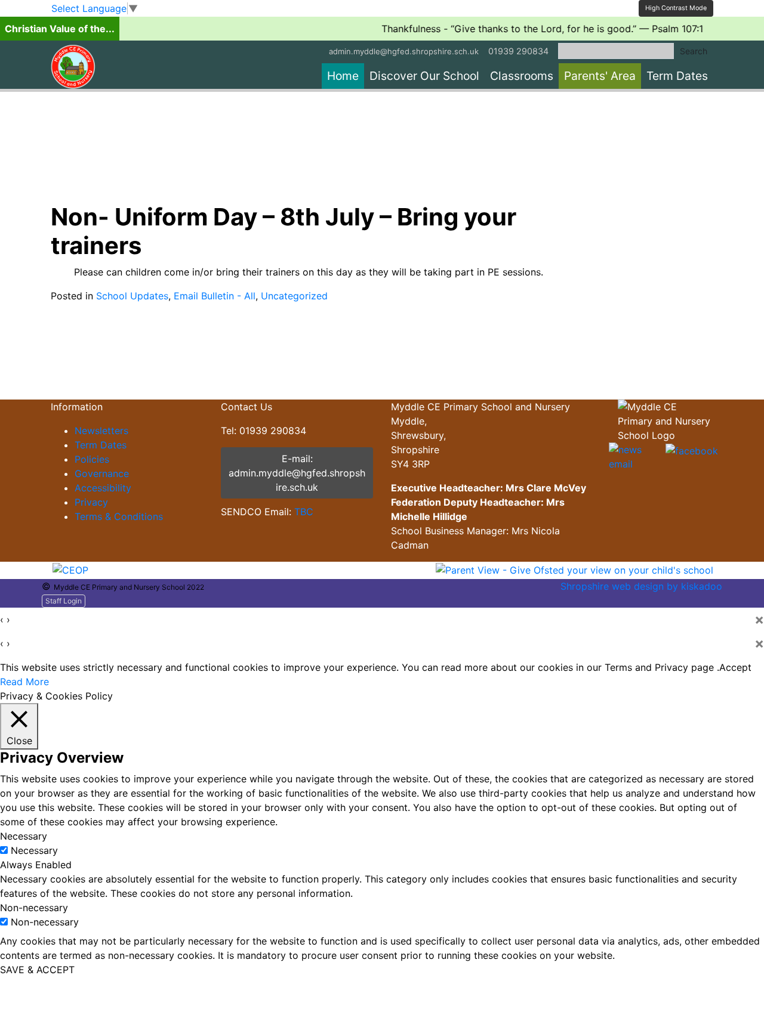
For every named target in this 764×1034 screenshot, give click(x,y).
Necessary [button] (23, 836)
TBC (303, 512)
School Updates (132, 296)
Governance (102, 473)
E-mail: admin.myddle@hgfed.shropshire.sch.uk (297, 473)
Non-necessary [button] (34, 908)
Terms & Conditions (119, 516)
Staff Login (63, 600)
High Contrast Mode (676, 8)
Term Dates (677, 76)
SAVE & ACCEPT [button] (37, 970)
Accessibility (103, 488)
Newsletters (101, 430)
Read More (24, 682)
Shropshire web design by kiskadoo (641, 586)
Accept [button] (735, 667)
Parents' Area (600, 76)
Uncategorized (294, 296)
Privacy (91, 502)
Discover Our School (424, 76)
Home (343, 76)
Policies (92, 459)
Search (693, 51)
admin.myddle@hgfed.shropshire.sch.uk (404, 51)
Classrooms (521, 76)
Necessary (34, 850)
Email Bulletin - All (214, 296)
